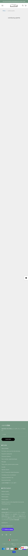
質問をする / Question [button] (14, 413)
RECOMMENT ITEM (8, 393)
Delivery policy (5, 491)
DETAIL (4, 56)
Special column (5, 469)
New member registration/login (9, 459)
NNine (4, 11)
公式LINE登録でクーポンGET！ (9, 483)
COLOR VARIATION (8, 370)
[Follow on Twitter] (2, 535)
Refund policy (5, 496)
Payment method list (7, 454)
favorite (3, 467)
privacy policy (5, 499)
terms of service (6, 494)
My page (4, 461)
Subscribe (8, 439)
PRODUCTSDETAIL (8, 151)
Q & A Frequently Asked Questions (10, 472)
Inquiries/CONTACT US (7, 477)
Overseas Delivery (6, 456)
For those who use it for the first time (11, 451)
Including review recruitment (9, 475)
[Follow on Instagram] (6, 535)
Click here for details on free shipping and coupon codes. (14, 1)
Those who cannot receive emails (10, 464)
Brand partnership (6, 480)
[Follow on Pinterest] (10, 535)
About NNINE (5, 448)
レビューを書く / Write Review (14, 410)
